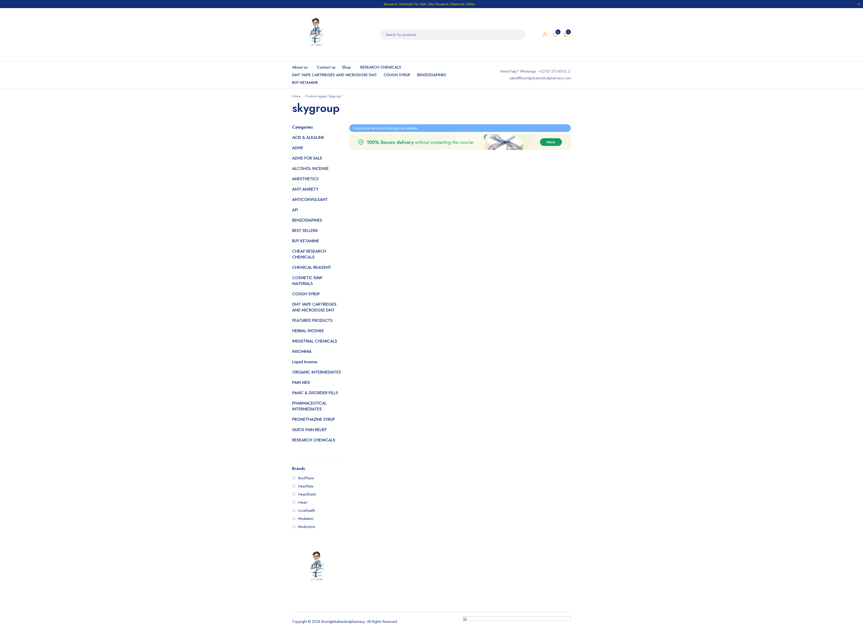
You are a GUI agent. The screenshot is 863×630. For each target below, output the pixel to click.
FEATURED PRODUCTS (312, 320)
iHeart (302, 502)
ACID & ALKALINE (308, 137)
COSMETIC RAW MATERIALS (307, 281)
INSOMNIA (301, 351)
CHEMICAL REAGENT (311, 267)
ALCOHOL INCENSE (310, 168)
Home (296, 96)
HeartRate (306, 486)
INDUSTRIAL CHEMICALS (314, 341)
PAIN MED (301, 382)
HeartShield (307, 494)
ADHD (297, 148)
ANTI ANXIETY (305, 189)
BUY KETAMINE (305, 241)
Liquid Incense (304, 362)
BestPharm (306, 478)
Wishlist (558, 32)
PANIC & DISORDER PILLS (315, 393)
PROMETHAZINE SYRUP (313, 419)
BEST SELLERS (305, 231)
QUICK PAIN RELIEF (309, 430)
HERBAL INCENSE (308, 331)
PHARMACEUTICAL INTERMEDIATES (309, 406)
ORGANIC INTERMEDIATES (316, 372)
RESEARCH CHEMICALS (313, 440)
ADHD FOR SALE (307, 158)
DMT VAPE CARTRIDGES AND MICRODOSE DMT (314, 307)
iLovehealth (306, 510)
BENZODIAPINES (307, 220)
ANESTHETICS (305, 179)
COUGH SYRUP (306, 294)
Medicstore (306, 526)
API (295, 210)
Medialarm (306, 518)
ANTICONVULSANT (310, 200)
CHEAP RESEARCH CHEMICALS (309, 254)
